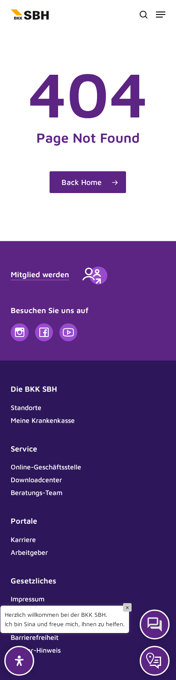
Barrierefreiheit (35, 637)
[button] (160, 14)
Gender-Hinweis (36, 650)
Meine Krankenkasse (43, 420)
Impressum (27, 599)
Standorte (26, 407)
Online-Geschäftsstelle (46, 467)
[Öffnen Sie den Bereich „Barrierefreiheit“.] (19, 661)
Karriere (23, 539)
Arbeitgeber (29, 552)
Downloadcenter (36, 480)
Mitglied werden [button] (40, 274)
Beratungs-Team (36, 492)
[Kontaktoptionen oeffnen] (155, 661)
